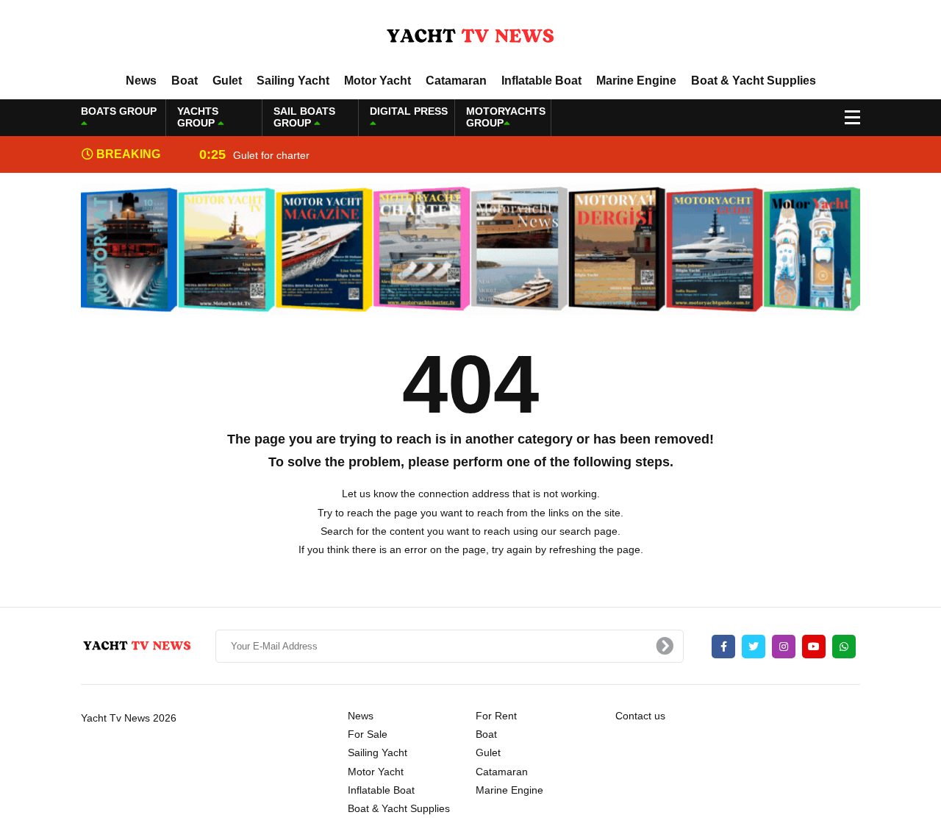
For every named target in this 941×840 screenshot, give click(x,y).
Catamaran (456, 80)
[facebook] (723, 646)
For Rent (496, 716)
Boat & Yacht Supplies (753, 80)
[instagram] (783, 646)
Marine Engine (636, 80)
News (141, 80)
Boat (184, 80)
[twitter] (753, 646)
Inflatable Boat (541, 80)
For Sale (367, 734)
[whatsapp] (844, 646)
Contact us (640, 716)
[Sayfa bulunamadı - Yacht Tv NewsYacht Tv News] (470, 36)
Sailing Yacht (293, 80)
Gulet (227, 80)
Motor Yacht (377, 80)
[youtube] (814, 646)
